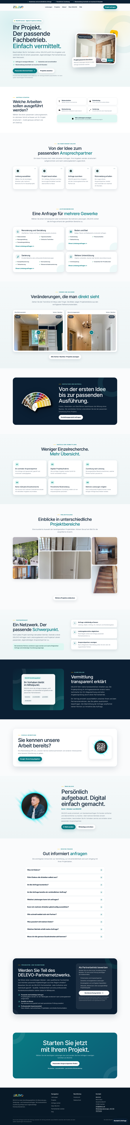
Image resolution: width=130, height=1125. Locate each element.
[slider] (38, 332)
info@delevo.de (100, 1106)
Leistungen (48, 7)
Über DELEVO (73, 7)
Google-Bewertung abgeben (30, 759)
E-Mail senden (68, 827)
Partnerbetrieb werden (57, 1109)
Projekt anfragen (110, 7)
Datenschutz (77, 1100)
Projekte (57, 7)
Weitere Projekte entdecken (65, 598)
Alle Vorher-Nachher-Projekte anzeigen (65, 357)
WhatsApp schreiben (86, 827)
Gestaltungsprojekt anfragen (71, 417)
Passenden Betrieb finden (25, 71)
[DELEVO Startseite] (18, 7)
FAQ (80, 7)
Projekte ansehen (46, 71)
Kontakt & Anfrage (120, 1121)
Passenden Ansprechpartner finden (65, 1063)
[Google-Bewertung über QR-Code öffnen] (100, 747)
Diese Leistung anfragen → (25, 246)
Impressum (76, 1097)
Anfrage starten (55, 1103)
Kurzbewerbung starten (94, 993)
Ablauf (64, 7)
